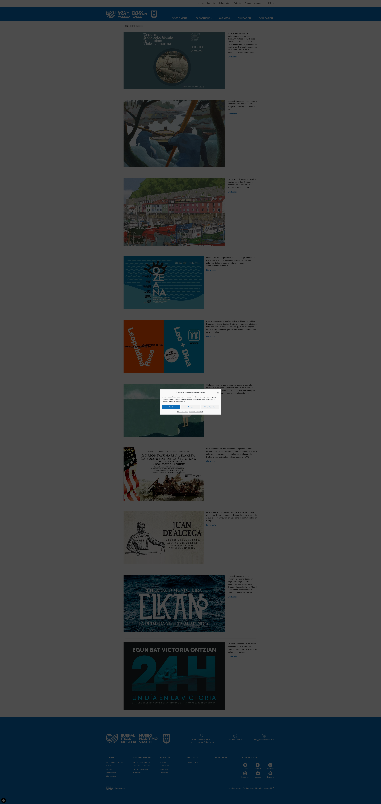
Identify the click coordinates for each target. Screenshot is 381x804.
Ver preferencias (209, 407)
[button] (218, 392)
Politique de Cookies (182, 412)
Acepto (171, 407)
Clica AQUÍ (165, 399)
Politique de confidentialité (196, 412)
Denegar (190, 407)
